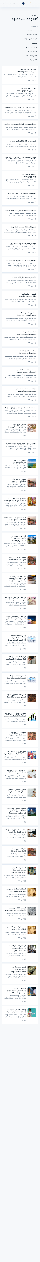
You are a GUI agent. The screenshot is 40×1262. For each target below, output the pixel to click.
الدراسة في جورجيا (31, 47)
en (8, 3)
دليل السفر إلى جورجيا (31, 38)
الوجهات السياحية (32, 34)
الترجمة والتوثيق (32, 51)
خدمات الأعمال (32, 30)
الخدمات (34, 43)
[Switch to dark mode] (14, 3)
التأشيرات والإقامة (31, 55)
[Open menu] (3, 3)
